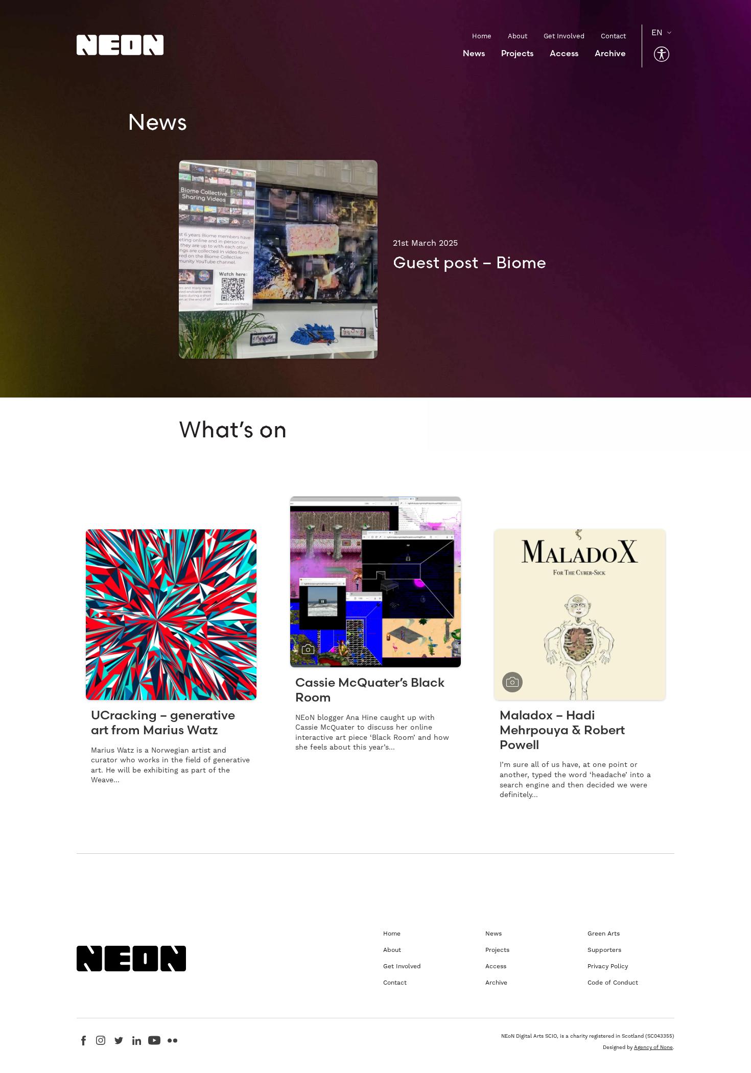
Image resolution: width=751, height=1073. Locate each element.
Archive (610, 53)
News (474, 53)
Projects (517, 53)
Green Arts (604, 934)
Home (481, 36)
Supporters (604, 950)
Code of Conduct (613, 983)
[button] (661, 54)
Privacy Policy (608, 966)
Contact (613, 36)
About (517, 36)
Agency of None (653, 1047)
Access (564, 53)
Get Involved (564, 36)
